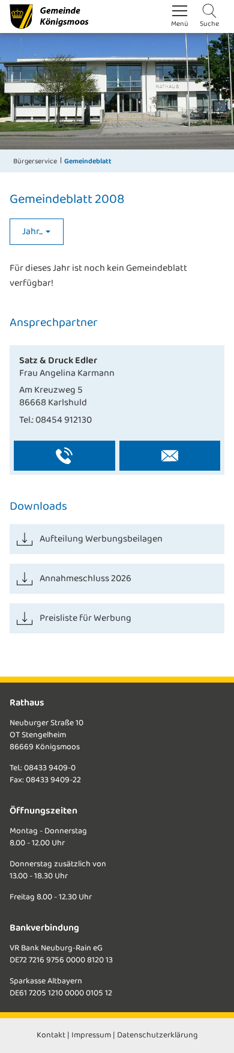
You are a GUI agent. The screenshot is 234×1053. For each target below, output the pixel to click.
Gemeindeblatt (88, 161)
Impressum (91, 1035)
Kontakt (51, 1035)
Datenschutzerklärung (157, 1035)
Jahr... (33, 231)
